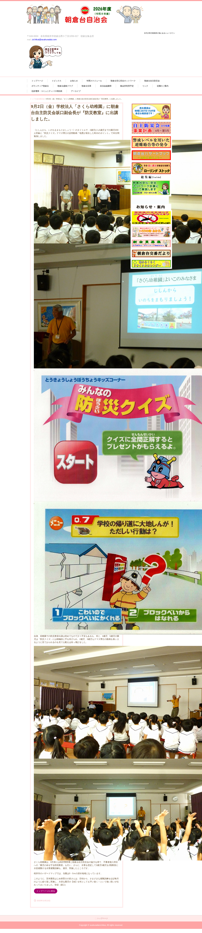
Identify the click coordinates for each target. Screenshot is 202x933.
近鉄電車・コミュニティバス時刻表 (46, 91)
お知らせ (74, 81)
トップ (32, 99)
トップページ (37, 81)
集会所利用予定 (127, 86)
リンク (145, 86)
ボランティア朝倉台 (40, 86)
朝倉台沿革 (86, 86)
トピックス (56, 81)
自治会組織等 (105, 86)
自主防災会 (40, 99)
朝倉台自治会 (91, 17)
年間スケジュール (94, 81)
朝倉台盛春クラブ (65, 86)
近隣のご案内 (162, 86)
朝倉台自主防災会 (152, 81)
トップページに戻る (45, 891)
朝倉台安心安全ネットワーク (123, 81)
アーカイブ (76, 91)
